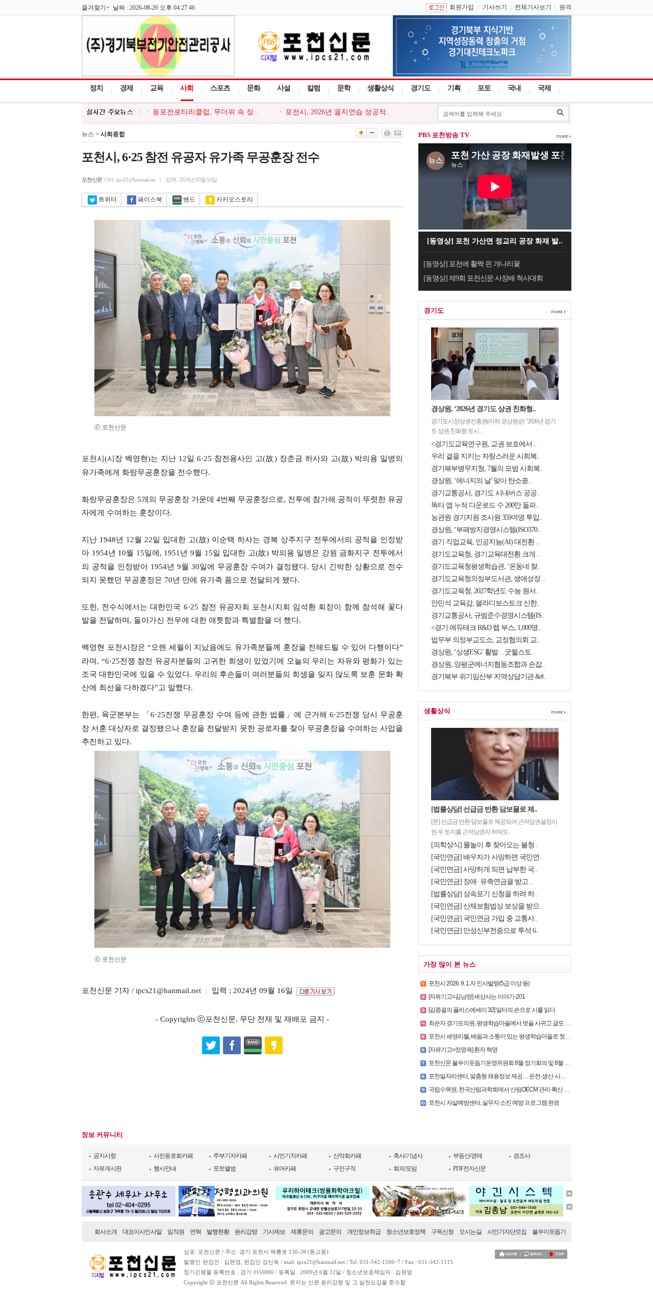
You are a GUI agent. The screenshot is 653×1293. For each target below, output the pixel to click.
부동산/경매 (467, 1155)
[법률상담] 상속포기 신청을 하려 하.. (484, 894)
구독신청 (442, 1231)
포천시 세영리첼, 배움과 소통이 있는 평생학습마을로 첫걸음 (502, 1036)
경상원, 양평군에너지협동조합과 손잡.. (488, 664)
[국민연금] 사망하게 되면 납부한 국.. (484, 869)
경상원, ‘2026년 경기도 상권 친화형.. (483, 409)
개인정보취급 (364, 1231)
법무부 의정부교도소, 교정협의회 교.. (485, 640)
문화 (253, 88)
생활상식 (380, 88)
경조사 (521, 1155)
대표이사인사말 (142, 1231)
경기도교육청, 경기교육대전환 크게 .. (485, 554)
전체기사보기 (533, 7)
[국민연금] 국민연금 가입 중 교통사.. (484, 918)
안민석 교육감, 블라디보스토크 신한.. (485, 603)
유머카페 (284, 1168)
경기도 (421, 88)
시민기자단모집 (506, 1231)
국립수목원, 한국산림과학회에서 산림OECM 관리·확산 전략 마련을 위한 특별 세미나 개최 (538, 1089)
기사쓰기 (495, 7)
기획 (454, 88)
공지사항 (104, 1155)
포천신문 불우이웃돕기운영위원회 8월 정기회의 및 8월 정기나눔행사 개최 (519, 1063)
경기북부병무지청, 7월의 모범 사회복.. (487, 468)
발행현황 (218, 1231)
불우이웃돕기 (549, 1231)
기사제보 (274, 1231)
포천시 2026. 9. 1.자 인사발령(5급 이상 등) (479, 983)
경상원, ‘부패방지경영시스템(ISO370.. (485, 530)
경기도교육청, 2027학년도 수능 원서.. (485, 591)
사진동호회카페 (173, 1155)
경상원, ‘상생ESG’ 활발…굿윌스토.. (482, 652)
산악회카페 (347, 1155)
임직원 (175, 1231)
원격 (565, 7)
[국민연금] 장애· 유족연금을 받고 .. (482, 881)
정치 (96, 88)
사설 (283, 88)
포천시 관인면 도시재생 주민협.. (336, 113)
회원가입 (461, 7)
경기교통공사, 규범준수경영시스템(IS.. (487, 615)
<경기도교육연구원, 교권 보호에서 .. (484, 444)
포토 (484, 88)
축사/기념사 (407, 1155)
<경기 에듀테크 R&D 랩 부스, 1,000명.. (486, 627)
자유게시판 (107, 1168)
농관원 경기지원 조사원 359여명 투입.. (486, 517)
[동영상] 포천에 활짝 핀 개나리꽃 (471, 264)
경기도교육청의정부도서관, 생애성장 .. (488, 578)
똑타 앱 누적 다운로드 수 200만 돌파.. (485, 505)
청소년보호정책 (405, 1231)
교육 (156, 88)
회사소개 (105, 1231)
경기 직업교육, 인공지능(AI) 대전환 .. (485, 542)
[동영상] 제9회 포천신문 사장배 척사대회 (483, 278)
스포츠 (220, 88)
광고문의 (330, 1231)
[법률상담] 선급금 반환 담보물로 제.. (484, 809)
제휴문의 (302, 1231)
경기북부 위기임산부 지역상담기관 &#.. (488, 676)
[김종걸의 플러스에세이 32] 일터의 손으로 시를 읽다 (492, 1009)
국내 (514, 88)
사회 (186, 88)
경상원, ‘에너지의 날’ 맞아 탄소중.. (481, 481)
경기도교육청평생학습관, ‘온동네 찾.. (485, 566)
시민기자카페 (290, 1155)
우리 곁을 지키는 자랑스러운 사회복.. (485, 456)
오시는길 (470, 1231)
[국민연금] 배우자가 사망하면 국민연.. (486, 857)
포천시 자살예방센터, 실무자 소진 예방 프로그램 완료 (494, 1102)
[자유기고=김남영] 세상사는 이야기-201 (477, 996)
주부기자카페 (230, 1155)
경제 (126, 88)
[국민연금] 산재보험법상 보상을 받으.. (486, 906)
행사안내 (165, 1168)
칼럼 (313, 88)
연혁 (195, 1231)
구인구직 (344, 1168)
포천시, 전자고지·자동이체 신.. (202, 113)
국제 (544, 88)
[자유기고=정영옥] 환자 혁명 (463, 1049)
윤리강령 (246, 1231)
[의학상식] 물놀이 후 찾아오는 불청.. (484, 845)
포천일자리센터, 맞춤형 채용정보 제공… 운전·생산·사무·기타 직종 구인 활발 (522, 1076)
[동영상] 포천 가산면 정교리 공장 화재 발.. (495, 241)
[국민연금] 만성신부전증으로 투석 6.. (485, 930)
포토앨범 (224, 1168)
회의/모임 (405, 1168)
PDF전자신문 (469, 1168)
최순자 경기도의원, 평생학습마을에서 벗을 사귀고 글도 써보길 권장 (511, 1023)
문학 (343, 88)
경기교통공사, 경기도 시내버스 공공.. (485, 493)
